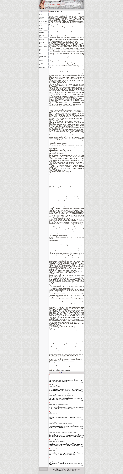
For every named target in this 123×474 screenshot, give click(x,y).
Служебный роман (42, 56)
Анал (40, 15)
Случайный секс (42, 57)
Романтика (41, 53)
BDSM (54, 413)
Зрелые (40, 24)
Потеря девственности (43, 50)
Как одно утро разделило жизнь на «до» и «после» (62, 421)
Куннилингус (41, 32)
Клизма (40, 29)
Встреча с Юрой (53, 439)
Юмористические (42, 67)
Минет (40, 36)
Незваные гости (53, 430)
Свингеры (41, 54)
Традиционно (41, 61)
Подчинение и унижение (43, 46)
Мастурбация (41, 35)
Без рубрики (41, 18)
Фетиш (40, 64)
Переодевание (41, 42)
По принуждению (42, 45)
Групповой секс (41, 22)
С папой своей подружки (56, 448)
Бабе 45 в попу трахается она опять (58, 384)
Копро (40, 31)
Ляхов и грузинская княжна (56, 402)
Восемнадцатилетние (43, 21)
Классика (41, 28)
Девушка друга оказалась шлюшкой (59, 393)
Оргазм (60, 404)
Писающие (41, 43)
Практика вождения (54, 374)
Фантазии (41, 63)
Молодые (41, 38)
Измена (40, 25)
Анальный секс (41, 17)
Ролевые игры (41, 52)
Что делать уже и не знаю (56, 457)
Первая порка (52, 411)
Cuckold (40, 14)
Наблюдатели (41, 39)
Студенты (41, 60)
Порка (40, 49)
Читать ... (82, 382)
